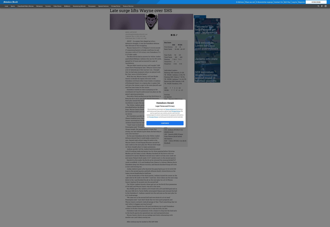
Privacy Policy (176, 111)
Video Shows (57, 6)
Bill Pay (287, 2)
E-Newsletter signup (264, 2)
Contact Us (278, 2)
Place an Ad (250, 2)
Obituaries (39, 6)
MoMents (67, 6)
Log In (294, 2)
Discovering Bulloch (79, 6)
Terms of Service (171, 109)
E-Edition (240, 2)
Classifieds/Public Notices (26, 6)
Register (301, 2)
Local (6, 6)
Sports (13, 6)
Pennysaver (92, 6)
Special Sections (103, 6)
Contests (48, 6)
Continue (165, 123)
